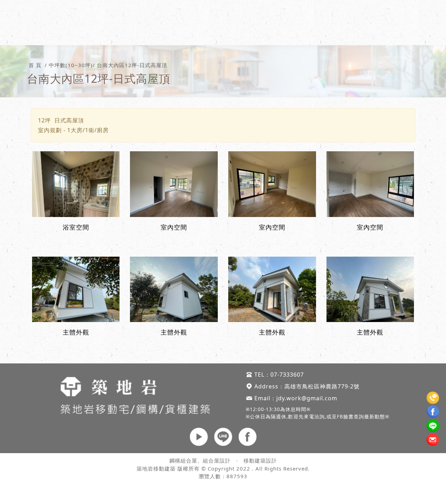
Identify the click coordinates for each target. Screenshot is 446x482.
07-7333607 (287, 374)
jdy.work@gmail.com (306, 398)
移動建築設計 (260, 460)
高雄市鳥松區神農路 (311, 386)
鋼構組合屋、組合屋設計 (200, 460)
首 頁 (35, 65)
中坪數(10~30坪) (71, 65)
